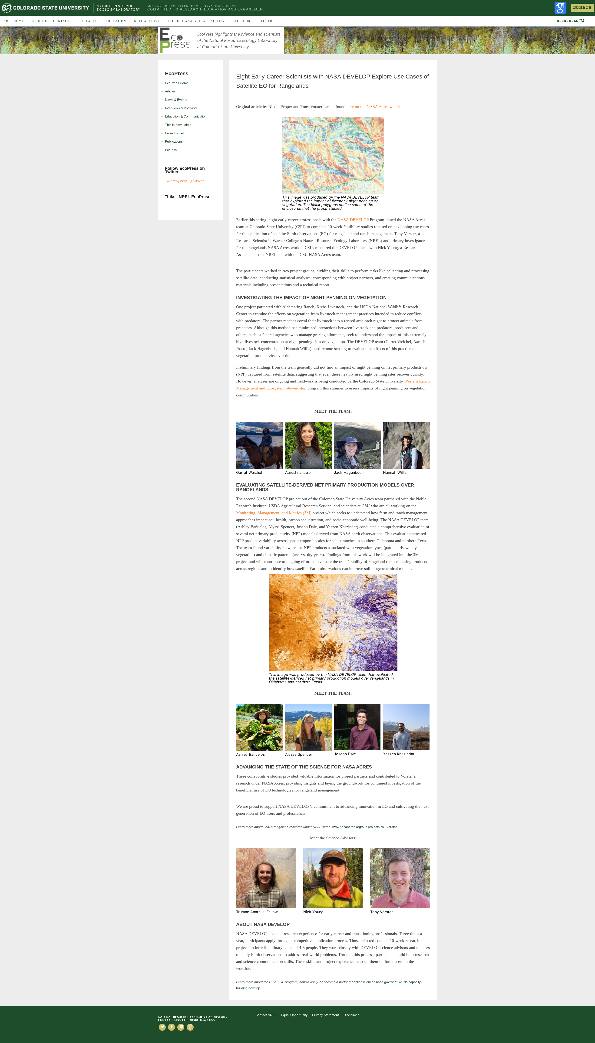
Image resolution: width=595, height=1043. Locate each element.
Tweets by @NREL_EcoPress (184, 181)
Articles (170, 91)
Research (88, 21)
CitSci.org (243, 21)
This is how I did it (178, 125)
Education (116, 21)
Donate (582, 7)
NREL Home (13, 21)
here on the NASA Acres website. (375, 106)
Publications (174, 141)
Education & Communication (186, 116)
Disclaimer (351, 1015)
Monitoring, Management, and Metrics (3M (273, 512)
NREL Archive (147, 21)
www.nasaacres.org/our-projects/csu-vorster (364, 827)
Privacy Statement (325, 1015)
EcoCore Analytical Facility (196, 21)
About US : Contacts (52, 21)
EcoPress (270, 21)
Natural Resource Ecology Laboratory (118, 8)
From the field (175, 133)
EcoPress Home (177, 83)
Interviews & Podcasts (181, 108)
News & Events (176, 99)
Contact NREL (265, 1015)
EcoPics (171, 150)
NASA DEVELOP (352, 219)
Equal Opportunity (294, 1015)
